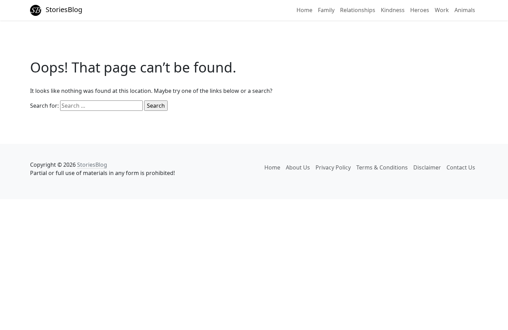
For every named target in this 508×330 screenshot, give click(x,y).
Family (326, 10)
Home (304, 10)
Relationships (357, 10)
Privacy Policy (333, 167)
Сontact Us (460, 167)
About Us (298, 167)
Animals (464, 10)
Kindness (393, 10)
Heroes (419, 10)
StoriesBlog (63, 9)
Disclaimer (427, 167)
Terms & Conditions (382, 167)
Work (442, 10)
